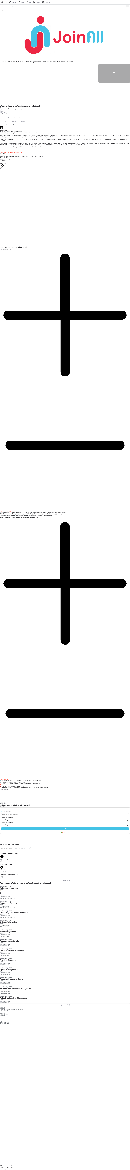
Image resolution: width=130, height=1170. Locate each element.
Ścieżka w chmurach (9, 875)
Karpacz (4, 861)
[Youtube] (10, 1018)
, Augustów (7, 945)
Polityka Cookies (19, 1009)
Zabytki (2, 803)
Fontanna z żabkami (8, 903)
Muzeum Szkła (6, 864)
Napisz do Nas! (3, 1021)
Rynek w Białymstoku (9, 970)
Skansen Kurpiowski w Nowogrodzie (15, 989)
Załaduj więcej (66, 880)
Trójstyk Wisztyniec (8, 922)
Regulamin (2, 1009)
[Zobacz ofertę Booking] (65, 832)
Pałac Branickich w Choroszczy (13, 998)
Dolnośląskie (3, 898)
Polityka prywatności (10, 1009)
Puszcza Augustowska (9, 941)
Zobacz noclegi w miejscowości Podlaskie (11, 152)
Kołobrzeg (4, 871)
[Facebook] (2, 1018)
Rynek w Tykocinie (8, 960)
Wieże (5, 803)
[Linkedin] (14, 1018)
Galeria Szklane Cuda (9, 854)
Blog (7, 1014)
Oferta (4, 1014)
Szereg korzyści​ (4, 779)
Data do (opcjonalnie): (7, 822)
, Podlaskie (5, 926)
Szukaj (65, 828)
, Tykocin (7, 936)
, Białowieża (8, 983)
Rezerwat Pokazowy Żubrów (12, 979)
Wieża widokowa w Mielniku (12, 951)
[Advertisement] (45, 839)
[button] (6, 10)
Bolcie (1, 926)
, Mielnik (7, 955)
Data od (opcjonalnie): (7, 817)
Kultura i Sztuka (4, 859)
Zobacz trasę (16, 124)
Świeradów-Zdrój (6, 878)
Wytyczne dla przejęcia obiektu (8, 511)
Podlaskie (2, 806)
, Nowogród (7, 993)
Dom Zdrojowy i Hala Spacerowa (14, 913)
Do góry (4, 1169)
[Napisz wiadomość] (5, 112)
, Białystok (7, 974)
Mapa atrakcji (5, 789)
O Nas (1, 1014)
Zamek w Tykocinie (8, 932)
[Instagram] (6, 1018)
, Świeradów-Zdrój (10, 898)
